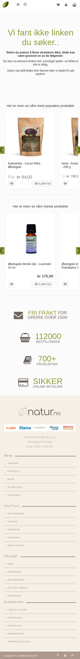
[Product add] (74, 4)
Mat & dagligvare (16, 513)
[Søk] (25, 4)
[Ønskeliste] (58, 4)
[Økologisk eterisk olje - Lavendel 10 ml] (30, 237)
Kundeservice (14, 625)
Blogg (10, 563)
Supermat (12, 521)
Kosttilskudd (13, 529)
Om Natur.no (13, 471)
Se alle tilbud (14, 495)
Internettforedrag (15, 579)
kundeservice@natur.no (39, 437)
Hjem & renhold (15, 545)
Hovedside (12, 463)
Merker (11, 479)
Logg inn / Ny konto (17, 609)
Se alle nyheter (15, 487)
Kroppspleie (13, 537)
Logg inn (66, 4)
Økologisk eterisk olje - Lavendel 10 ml (29, 265)
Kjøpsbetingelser (16, 633)
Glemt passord (14, 617)
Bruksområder (14, 571)
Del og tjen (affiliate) (17, 587)
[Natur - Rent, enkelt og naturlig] (5, 2)
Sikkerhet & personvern (19, 641)
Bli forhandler (14, 595)
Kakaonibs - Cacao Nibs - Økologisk (25, 165)
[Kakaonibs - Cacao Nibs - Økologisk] (30, 137)
